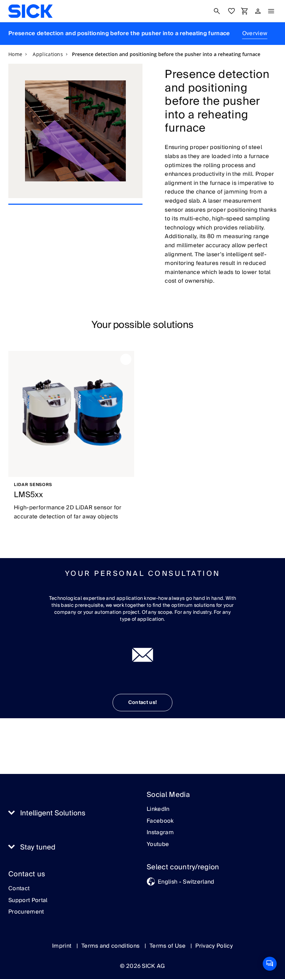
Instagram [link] (160, 832)
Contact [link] (19, 888)
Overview (255, 33)
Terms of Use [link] (168, 946)
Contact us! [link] (142, 702)
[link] (30, 11)
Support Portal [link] (27, 900)
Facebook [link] (160, 821)
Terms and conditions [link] (111, 946)
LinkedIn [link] (158, 809)
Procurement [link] (26, 912)
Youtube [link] (158, 844)
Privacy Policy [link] (214, 946)
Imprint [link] (62, 946)
